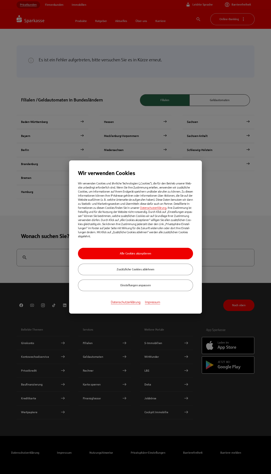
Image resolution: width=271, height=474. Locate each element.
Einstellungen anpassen (135, 285)
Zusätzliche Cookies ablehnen (135, 269)
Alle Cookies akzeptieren (135, 253)
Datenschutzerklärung (153, 207)
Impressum (152, 302)
